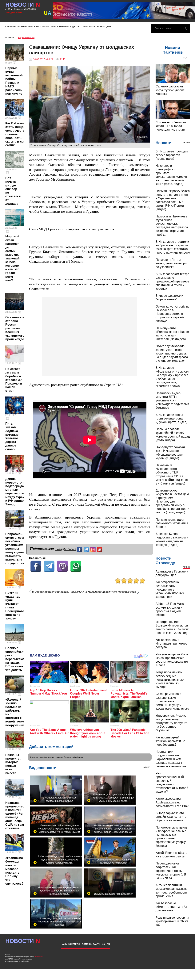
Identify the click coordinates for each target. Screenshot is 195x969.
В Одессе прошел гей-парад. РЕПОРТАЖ (58, 591)
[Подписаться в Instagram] (93, 549)
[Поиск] (185, 28)
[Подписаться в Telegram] (86, 549)
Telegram (67, 757)
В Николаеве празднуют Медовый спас (111, 591)
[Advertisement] (89, 622)
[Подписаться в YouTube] (100, 549)
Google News (65, 549)
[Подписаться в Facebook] (80, 549)
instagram (78, 757)
